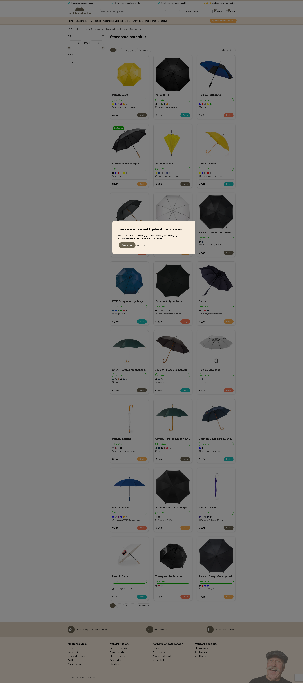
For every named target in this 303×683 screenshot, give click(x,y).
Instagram (203, 652)
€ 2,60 (202, 115)
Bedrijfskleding (159, 652)
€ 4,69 (158, 528)
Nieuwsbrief (73, 652)
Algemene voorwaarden (120, 648)
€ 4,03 (158, 459)
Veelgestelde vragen (77, 656)
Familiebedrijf (73, 660)
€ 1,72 (115, 115)
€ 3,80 (202, 321)
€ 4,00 (202, 459)
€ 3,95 (115, 459)
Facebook (203, 648)
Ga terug (73, 29)
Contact (71, 648)
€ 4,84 (115, 596)
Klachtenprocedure (118, 656)
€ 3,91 (202, 390)
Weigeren (141, 245)
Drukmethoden (74, 664)
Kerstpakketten (159, 660)
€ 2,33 (158, 115)
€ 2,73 (115, 184)
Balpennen (157, 648)
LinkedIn (203, 656)
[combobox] (131, 11)
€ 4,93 (202, 596)
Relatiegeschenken (96, 29)
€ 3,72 (158, 321)
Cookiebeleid (115, 660)
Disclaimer (114, 664)
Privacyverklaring (117, 652)
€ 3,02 (202, 184)
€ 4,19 (115, 528)
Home (82, 29)
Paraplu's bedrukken (114, 29)
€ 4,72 (202, 528)
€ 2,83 (158, 184)
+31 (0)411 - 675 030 (191, 11)
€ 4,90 (158, 596)
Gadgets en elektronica (163, 656)
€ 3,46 (115, 321)
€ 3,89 (115, 390)
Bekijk (141, 115)
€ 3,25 (202, 253)
